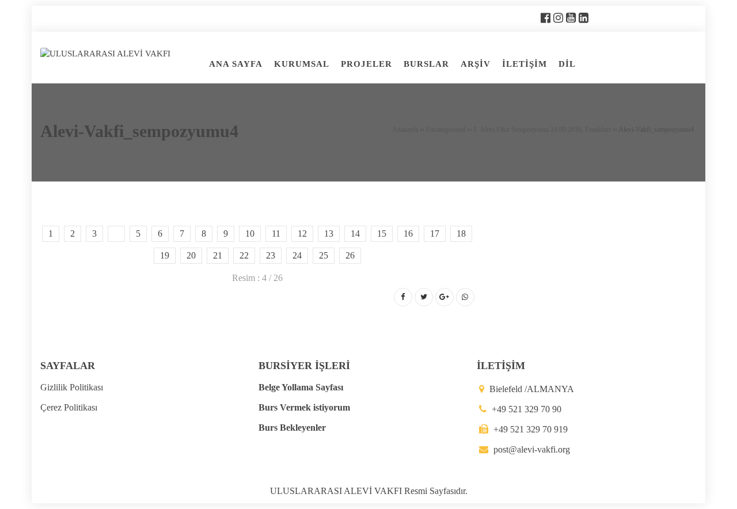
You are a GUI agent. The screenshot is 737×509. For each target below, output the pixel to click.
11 (276, 233)
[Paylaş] (403, 297)
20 (191, 255)
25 (323, 255)
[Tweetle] (424, 297)
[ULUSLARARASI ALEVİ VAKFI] (105, 52)
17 (434, 233)
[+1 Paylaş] (444, 297)
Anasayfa (405, 130)
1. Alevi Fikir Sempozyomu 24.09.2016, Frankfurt (542, 130)
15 (381, 233)
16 (408, 233)
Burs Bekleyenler (292, 427)
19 (164, 255)
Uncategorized (445, 130)
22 (244, 255)
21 (217, 255)
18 (461, 233)
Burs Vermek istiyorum (304, 407)
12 (302, 233)
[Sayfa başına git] (716, 494)
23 (270, 255)
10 (249, 233)
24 (297, 255)
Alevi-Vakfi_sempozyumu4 (139, 130)
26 (350, 255)
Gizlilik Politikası (71, 387)
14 (355, 233)
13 (328, 233)
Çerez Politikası (68, 407)
